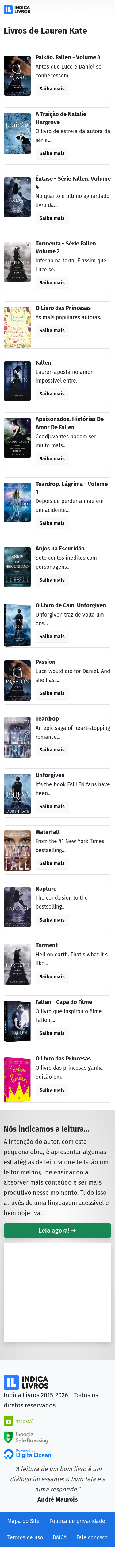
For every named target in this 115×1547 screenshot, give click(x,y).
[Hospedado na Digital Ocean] (27, 1453)
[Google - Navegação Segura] (26, 1436)
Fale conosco (92, 1537)
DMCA (60, 1537)
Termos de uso (25, 1537)
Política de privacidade (77, 1521)
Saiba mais (52, 89)
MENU (99, 9)
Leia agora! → (57, 1230)
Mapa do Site (23, 1521)
